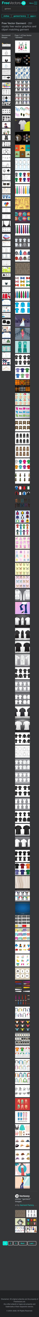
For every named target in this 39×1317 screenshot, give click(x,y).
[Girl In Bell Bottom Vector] (22, 1182)
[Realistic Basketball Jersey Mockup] (22, 347)
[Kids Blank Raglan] (22, 1052)
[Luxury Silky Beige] (22, 882)
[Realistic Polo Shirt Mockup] (22, 360)
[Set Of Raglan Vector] (22, 164)
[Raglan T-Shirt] (22, 895)
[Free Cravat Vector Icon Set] (22, 973)
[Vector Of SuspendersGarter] (22, 569)
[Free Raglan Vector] (22, 112)
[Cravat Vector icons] (22, 986)
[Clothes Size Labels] (22, 921)
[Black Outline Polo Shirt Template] (22, 817)
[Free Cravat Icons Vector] (22, 190)
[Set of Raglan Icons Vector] (20, 1213)
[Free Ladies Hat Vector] (22, 399)
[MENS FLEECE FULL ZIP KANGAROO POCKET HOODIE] (6, 177)
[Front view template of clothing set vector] (19, 1229)
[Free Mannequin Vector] (22, 47)
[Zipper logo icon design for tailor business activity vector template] (6, 59)
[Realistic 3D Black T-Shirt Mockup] (22, 686)
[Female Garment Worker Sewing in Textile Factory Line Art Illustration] (6, 164)
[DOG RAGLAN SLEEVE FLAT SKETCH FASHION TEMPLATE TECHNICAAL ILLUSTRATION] (6, 243)
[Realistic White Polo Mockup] (22, 621)
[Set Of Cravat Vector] (22, 229)
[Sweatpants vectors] (22, 1117)
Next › (23, 1243)
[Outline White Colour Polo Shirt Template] (22, 765)
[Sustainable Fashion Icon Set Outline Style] (6, 92)
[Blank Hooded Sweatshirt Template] (22, 595)
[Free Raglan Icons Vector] (22, 242)
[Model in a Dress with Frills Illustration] (22, 321)
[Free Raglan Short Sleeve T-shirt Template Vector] (22, 99)
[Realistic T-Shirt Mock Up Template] (22, 125)
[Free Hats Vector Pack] (22, 151)
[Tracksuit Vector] (22, 517)
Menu (31, 3)
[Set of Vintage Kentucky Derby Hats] (22, 1143)
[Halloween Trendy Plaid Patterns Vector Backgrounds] (22, 386)
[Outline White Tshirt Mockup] (22, 804)
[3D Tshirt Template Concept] (22, 869)
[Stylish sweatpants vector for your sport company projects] (31, 1213)
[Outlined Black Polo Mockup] (22, 738)
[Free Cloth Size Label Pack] (22, 438)
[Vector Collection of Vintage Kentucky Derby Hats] (22, 1156)
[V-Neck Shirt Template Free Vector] (22, 308)
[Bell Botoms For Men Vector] (22, 608)
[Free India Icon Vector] (22, 1091)
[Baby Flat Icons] (22, 960)
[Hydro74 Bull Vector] (22, 60)
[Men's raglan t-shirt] (22, 1026)
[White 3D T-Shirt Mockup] (22, 725)
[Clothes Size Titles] (22, 934)
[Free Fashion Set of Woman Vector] (22, 1130)
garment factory (20, 16)
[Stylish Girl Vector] (22, 1169)
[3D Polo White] (22, 843)
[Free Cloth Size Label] (22, 425)
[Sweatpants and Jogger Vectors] (22, 1104)
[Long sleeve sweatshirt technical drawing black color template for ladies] (6, 322)
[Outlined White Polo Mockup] (22, 751)
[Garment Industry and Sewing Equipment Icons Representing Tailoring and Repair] (6, 144)
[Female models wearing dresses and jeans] (31, 1229)
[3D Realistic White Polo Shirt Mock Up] (22, 660)
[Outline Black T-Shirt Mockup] (22, 791)
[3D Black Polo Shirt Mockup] (22, 712)
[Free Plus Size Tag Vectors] (22, 412)
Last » (32, 1243)
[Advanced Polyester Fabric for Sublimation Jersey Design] (6, 197)
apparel (33, 16)
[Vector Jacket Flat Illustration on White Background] (6, 342)
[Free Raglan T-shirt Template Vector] (22, 86)
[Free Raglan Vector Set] (22, 1065)
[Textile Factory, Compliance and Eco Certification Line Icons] (6, 230)
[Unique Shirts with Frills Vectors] (22, 543)
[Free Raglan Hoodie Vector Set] (22, 1078)
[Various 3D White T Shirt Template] (22, 778)
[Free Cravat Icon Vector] (22, 477)
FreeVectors (14, 3)
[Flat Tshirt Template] (22, 373)
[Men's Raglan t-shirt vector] (22, 490)
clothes (6, 16)
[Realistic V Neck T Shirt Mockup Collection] (22, 856)
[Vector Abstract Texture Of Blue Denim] (22, 908)
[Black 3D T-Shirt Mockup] (22, 830)
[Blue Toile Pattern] (22, 73)
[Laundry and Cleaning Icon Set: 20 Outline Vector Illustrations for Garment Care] (6, 316)
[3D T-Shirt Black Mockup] (22, 647)
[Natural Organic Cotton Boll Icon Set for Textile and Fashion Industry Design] (6, 171)
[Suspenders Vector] (22, 503)
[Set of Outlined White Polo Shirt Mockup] (22, 699)
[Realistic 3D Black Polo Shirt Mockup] (22, 673)
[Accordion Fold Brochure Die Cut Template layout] (6, 302)
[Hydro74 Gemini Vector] (22, 138)
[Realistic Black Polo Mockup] (22, 634)
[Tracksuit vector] (22, 530)
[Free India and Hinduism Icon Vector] (22, 947)
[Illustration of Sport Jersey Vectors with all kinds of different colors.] (31, 1221)
